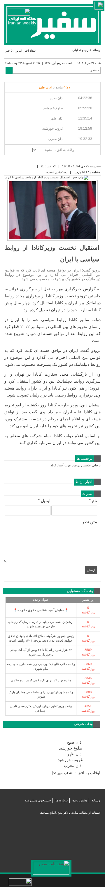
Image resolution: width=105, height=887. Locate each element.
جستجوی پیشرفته (38, 800)
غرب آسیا (64, 465)
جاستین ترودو (82, 465)
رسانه (96, 800)
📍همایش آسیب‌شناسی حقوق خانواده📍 (41, 610)
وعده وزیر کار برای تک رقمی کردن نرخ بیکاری (40, 680)
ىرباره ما (61, 800)
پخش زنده (79, 800)
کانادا (53, 465)
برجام (97, 465)
